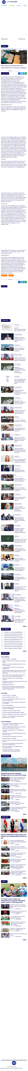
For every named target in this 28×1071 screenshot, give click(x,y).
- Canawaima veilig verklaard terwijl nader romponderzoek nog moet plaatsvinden (12, 634)
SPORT (4, 881)
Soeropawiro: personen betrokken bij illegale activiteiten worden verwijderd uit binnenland (19, 530)
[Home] (4, 2)
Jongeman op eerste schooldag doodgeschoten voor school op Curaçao (13, 774)
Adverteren (16, 1068)
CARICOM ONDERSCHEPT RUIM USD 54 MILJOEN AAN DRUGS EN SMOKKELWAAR (18, 809)
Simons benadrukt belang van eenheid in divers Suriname (20, 499)
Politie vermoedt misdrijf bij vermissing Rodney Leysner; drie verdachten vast (12, 744)
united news (17, 786)
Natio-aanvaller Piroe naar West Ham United (12, 736)
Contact (11, 1068)
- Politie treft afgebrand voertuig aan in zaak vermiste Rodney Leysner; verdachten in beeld (12, 641)
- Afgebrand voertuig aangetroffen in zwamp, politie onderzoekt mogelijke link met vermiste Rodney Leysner (12, 639)
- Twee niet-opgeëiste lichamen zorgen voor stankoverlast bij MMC (12, 648)
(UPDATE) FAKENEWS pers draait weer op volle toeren (14, 714)
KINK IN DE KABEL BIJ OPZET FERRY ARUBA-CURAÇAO (19, 350)
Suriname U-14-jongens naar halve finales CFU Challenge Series (17, 929)
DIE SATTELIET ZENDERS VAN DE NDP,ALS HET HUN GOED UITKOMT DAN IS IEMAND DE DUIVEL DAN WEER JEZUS (14, 672)
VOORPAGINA (4, 5)
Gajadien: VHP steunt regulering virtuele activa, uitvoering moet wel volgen (19, 339)
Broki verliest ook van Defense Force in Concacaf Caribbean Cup (18, 911)
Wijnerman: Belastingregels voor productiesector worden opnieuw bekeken (19, 610)
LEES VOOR (5, 73)
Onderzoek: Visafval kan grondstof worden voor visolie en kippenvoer (19, 569)
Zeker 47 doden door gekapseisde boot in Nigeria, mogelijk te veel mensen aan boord (17, 779)
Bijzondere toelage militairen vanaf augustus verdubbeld (19, 560)
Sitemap (20, 1068)
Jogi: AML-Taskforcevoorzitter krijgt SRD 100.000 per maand (20, 329)
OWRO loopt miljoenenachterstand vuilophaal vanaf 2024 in (19, 470)
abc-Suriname (17, 594)
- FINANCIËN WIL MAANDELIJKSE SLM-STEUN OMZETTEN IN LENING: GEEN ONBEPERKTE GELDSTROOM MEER (12, 635)
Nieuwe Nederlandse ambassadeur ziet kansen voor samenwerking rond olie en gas (20, 450)
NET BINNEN (11, 5)
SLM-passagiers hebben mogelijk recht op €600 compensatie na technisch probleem (12, 724)
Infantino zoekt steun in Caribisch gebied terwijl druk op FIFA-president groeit (18, 791)
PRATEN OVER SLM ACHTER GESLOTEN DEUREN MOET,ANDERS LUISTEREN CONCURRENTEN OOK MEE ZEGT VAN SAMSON (13, 688)
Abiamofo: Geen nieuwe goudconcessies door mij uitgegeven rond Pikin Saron (19, 439)
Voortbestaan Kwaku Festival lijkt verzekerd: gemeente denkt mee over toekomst (18, 848)
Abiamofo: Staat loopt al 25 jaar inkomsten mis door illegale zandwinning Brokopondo (19, 599)
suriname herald (17, 334)
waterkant (16, 583)
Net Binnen (8, 49)
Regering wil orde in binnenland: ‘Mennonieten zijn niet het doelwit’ (20, 402)
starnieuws (16, 434)
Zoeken (4, 46)
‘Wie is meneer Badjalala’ (7, 705)
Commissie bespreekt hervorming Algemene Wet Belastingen (20, 579)
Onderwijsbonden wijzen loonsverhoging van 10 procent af (19, 430)
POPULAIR (19, 5)
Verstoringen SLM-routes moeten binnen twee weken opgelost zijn (19, 621)
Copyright (2, 1068)
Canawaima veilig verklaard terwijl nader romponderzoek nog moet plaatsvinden (11, 750)
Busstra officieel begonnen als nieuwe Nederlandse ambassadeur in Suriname (20, 461)
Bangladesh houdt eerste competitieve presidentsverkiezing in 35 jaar (18, 797)
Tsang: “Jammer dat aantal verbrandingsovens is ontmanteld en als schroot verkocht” (20, 589)
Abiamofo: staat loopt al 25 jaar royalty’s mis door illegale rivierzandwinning (20, 359)
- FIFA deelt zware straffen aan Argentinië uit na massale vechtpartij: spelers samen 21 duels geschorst (12, 645)
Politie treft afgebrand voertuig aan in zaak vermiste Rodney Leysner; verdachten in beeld (14, 727)
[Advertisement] (14, 128)
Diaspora (14, 49)
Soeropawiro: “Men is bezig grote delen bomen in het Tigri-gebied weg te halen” (20, 541)
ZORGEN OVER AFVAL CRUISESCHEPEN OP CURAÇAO (17, 802)
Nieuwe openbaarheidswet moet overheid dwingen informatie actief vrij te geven (20, 381)
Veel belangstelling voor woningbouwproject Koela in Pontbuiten (20, 550)
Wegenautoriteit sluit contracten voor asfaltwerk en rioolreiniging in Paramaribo (20, 392)
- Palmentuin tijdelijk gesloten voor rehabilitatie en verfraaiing (12, 637)
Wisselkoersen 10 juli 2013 (8, 684)
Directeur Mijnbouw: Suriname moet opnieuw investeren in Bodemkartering (19, 509)
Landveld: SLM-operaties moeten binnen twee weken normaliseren (19, 412)
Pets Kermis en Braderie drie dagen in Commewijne (20, 420)
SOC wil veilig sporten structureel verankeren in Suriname (17, 917)
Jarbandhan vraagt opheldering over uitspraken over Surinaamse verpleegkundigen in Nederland (18, 866)
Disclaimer (7, 1068)
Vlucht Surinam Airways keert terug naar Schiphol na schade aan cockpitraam (18, 854)
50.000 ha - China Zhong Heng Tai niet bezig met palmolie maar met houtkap (13, 716)
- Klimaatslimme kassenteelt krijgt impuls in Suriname (12, 646)
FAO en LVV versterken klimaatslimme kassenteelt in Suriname (20, 489)
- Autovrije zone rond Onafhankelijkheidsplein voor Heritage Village (12, 632)
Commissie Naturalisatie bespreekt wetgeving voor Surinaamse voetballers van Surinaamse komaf (18, 872)
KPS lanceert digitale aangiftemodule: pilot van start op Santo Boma (20, 480)
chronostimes (17, 465)
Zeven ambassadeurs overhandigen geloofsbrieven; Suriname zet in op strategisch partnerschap (13, 675)
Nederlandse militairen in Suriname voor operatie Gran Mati (18, 860)
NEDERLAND (5, 817)
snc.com (10, 71)
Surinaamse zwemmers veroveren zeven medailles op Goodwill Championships (17, 923)
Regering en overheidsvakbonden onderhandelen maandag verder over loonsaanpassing (19, 370)
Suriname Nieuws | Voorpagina (9, 659)
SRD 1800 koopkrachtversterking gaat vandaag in (13, 712)
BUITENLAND (5, 756)
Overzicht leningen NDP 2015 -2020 (10, 697)
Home (3, 49)
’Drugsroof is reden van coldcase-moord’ (11, 710)
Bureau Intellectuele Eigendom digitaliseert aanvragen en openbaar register (19, 519)
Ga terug (4, 286)
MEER (24, 5)
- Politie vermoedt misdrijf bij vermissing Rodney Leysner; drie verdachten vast (12, 643)
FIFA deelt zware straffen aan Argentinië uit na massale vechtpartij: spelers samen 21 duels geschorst (13, 900)
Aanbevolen (5, 320)
